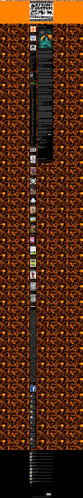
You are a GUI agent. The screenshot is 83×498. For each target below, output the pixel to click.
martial (30, 350)
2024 (31, 142)
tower (35, 373)
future (35, 338)
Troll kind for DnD (32, 113)
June (31, 96)
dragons (32, 331)
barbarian (42, 135)
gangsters (34, 339)
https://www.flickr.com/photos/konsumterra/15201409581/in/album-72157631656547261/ (43, 104)
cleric (50, 135)
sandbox (31, 365)
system (34, 371)
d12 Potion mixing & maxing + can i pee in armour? (34, 406)
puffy (33, 361)
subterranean (32, 370)
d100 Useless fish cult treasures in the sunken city (32, 119)
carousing (34, 321)
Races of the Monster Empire (32, 129)
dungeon (33, 332)
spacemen (34, 368)
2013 (31, 87)
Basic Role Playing (32, 317)
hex (34, 344)
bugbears (34, 319)
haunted (34, 343)
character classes (48, 135)
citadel (35, 324)
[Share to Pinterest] (50, 134)
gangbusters (31, 339)
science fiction (31, 366)
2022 (31, 140)
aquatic (30, 314)
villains (35, 378)
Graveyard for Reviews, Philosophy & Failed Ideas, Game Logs (33, 58)
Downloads (31, 69)
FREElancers (32, 338)
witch (35, 380)
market (34, 349)
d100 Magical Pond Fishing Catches (34, 411)
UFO (32, 375)
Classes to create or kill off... (32, 107)
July (31, 97)
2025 (31, 143)
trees (35, 374)
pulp (35, 361)
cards (31, 321)
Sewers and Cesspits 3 (32, 127)
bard (43, 135)
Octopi (31, 356)
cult (33, 326)
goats (33, 341)
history (30, 345)
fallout (31, 336)
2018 (31, 137)
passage (31, 358)
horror (35, 345)
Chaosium (34, 323)
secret (34, 366)
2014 (31, 88)
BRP (31, 319)
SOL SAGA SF (31, 65)
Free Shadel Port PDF (34, 474)
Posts (47, 493)
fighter (30, 337)
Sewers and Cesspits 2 (32, 126)
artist (34, 315)
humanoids (32, 346)
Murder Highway (31, 64)
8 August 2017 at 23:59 (45, 139)
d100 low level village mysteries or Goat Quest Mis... (32, 111)
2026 (31, 144)
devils (30, 329)
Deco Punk (34, 328)
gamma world (33, 338)
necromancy (33, 355)
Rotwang (35, 363)
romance (35, 362)
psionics (31, 360)
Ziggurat (31, 382)
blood (30, 318)
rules (31, 364)
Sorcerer (34, 367)
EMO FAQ (31, 55)
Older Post (52, 162)
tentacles (35, 372)
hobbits (33, 345)
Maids (30, 349)
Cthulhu (31, 326)
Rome (33, 363)
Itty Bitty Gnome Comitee (34, 427)
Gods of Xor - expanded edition (32, 102)
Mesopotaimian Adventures (32, 63)
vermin (34, 377)
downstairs (35, 331)
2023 (31, 141)
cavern (34, 322)
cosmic (31, 325)
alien (32, 312)
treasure (33, 374)
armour (30, 315)
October (32, 134)
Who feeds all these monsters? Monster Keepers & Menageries (34, 417)
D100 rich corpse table (34, 438)
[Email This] (48, 134)
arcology (34, 314)
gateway (31, 340)
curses (35, 326)
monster (32, 353)
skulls (32, 367)
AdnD (33, 310)
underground (31, 376)
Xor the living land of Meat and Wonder (32, 61)
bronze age (35, 318)
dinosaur (31, 330)
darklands (33, 327)
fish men (33, 337)
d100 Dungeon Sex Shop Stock (34, 422)
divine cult (34, 330)
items (34, 346)
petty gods (33, 359)
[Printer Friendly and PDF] (32, 83)
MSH (34, 353)
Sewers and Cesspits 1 (32, 124)
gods (35, 342)
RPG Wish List (31, 68)
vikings (30, 378)
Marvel (33, 350)
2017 (31, 91)
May (31, 95)
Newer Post (39, 162)
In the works (32, 117)
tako (32, 372)
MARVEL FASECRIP (31, 67)
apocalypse (31, 313)
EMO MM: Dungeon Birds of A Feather (32, 106)
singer (30, 367)
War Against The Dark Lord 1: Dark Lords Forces (34, 433)
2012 (31, 86)
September (32, 133)
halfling (31, 343)
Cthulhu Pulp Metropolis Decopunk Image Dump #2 (32, 115)
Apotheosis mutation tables (32, 109)
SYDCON (33, 371)
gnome (31, 341)
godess (31, 342)
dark (30, 327)
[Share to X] (49, 134)
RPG (31, 364)
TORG (33, 373)
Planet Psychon (31, 59)
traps (31, 374)
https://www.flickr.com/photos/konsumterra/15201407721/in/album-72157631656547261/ (43, 103)
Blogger (49, 496)
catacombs (33, 322)
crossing (34, 325)
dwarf (51, 135)
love (34, 348)
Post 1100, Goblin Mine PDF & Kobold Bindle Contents (32, 100)
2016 (31, 90)
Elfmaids (31, 334)
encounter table (32, 335)
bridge (32, 318)
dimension (33, 329)
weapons (31, 379)
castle (30, 322)
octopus (35, 356)
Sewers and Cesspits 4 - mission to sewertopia (32, 131)
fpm (46, 496)
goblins (35, 341)
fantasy (34, 336)
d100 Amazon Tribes (32, 121)
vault (32, 377)
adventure (40, 135)
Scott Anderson (41, 139)
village (33, 378)
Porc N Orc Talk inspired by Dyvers (34, 444)
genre (34, 340)
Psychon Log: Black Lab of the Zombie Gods (34, 401)
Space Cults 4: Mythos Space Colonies (32, 123)
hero (32, 344)
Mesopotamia (35, 351)
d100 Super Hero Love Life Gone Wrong (35, 468)
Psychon (31, 361)
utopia (30, 377)
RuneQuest (34, 364)
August (32, 98)
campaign (44, 135)
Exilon (35, 335)
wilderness (32, 380)
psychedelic (34, 360)
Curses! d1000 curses (34, 395)
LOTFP (32, 348)
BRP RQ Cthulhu (31, 66)
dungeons (31, 333)
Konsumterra (41, 146)
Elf (52, 135)
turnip (30, 375)
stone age (35, 369)
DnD (30, 331)
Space (30, 368)
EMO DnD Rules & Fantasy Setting (33, 56)
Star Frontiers (32, 369)
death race (31, 328)
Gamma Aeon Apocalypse (32, 62)
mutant (34, 354)
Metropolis (32, 352)
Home (45, 162)
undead (34, 375)
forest (35, 337)
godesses (33, 342)
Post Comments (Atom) (46, 164)
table (30, 372)
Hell (30, 344)
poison (35, 359)
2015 (31, 89)
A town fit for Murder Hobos (32, 104)
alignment (35, 312)
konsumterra (31, 347)
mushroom (31, 354)
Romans (31, 363)
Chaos (46, 135)
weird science (34, 379)
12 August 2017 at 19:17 (45, 146)
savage (34, 365)
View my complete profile (32, 79)
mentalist (32, 351)
